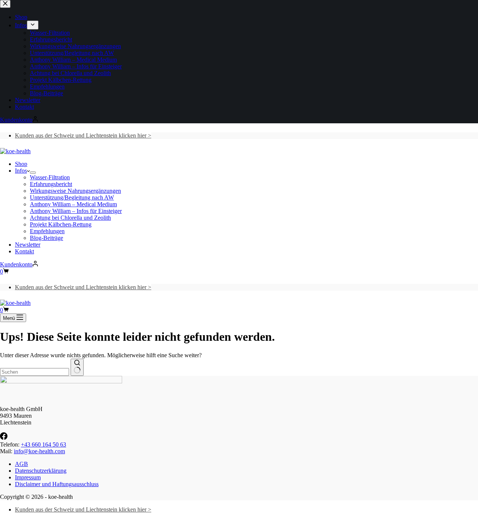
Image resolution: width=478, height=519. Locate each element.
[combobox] (34, 372)
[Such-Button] (77, 367)
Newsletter (27, 244)
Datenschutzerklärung (40, 470)
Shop (21, 164)
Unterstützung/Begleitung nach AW (72, 197)
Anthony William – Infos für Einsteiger (76, 211)
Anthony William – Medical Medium (73, 204)
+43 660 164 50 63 (43, 444)
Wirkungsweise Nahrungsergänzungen (75, 191)
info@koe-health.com (39, 451)
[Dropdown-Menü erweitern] (33, 173)
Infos (21, 170)
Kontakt (24, 251)
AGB (21, 464)
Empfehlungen (47, 231)
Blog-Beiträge (46, 238)
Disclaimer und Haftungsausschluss (57, 484)
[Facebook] (3, 438)
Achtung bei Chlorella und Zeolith (70, 217)
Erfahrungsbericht (51, 184)
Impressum (28, 477)
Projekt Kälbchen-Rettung (60, 224)
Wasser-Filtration (50, 177)
